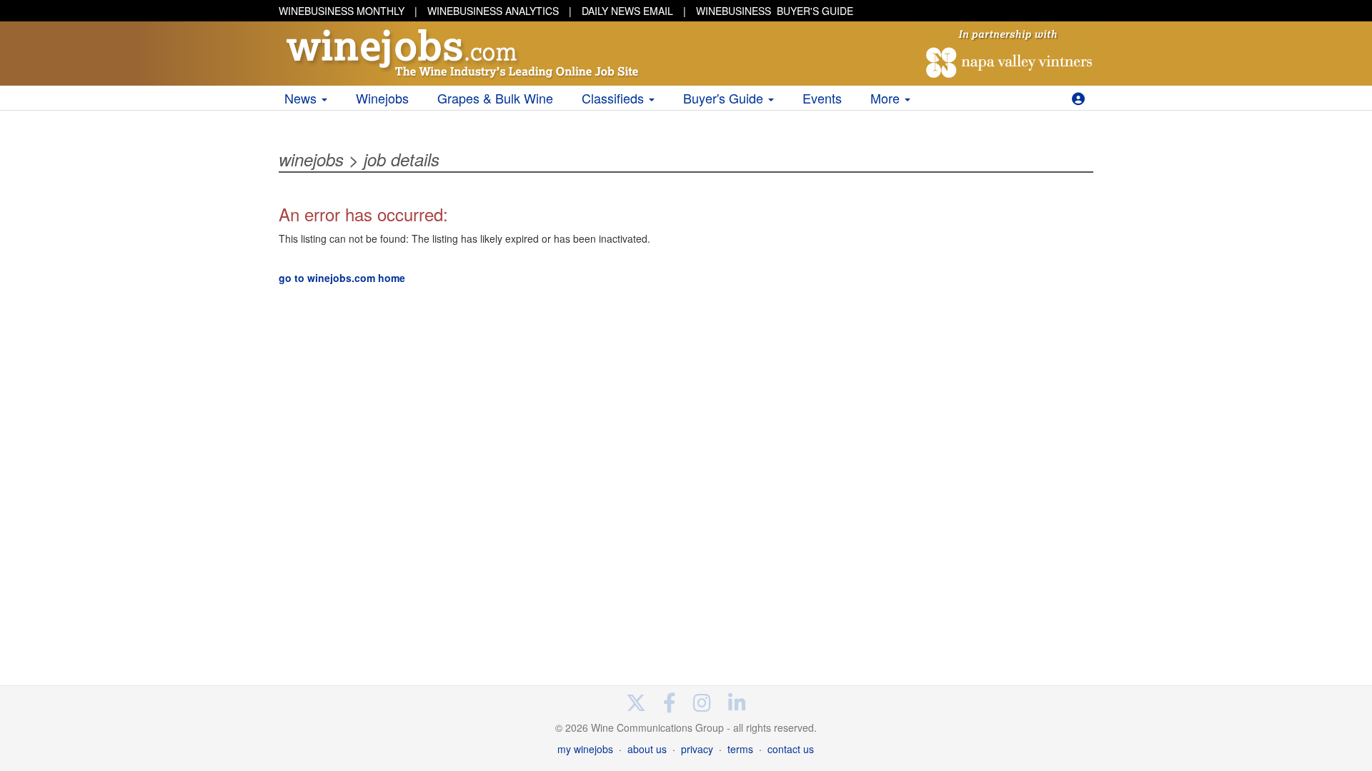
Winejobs (382, 98)
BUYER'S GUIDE (774, 11)
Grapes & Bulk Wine (495, 98)
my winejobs (585, 749)
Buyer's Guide (725, 98)
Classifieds (614, 98)
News (302, 98)
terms (740, 749)
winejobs (311, 159)
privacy (697, 749)
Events (822, 98)
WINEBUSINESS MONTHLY (341, 11)
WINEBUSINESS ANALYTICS (493, 11)
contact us (790, 749)
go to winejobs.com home (342, 278)
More (886, 98)
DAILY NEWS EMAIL (627, 11)
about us (647, 749)
